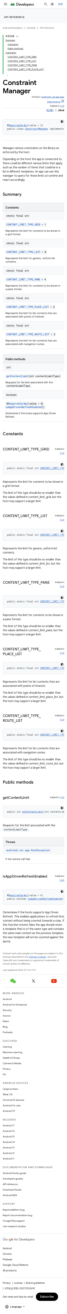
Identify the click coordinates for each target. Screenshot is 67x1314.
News (6, 1021)
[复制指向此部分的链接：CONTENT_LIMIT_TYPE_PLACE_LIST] (25, 654)
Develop (31, 27)
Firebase (7, 1259)
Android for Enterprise (15, 1004)
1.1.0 (62, 105)
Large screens (10, 1088)
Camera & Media (12, 1063)
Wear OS (8, 1094)
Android (7, 999)
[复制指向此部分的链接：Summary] (24, 195)
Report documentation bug (17, 1215)
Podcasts (8, 1032)
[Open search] (46, 4)
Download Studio (12, 1189)
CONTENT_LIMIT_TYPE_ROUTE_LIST (27, 334)
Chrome (7, 1253)
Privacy (6, 1068)
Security (7, 1010)
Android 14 (9, 1142)
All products (9, 1270)
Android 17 (9, 1125)
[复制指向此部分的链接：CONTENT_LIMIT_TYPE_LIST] (6, 521)
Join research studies (14, 1226)
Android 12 (9, 1153)
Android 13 (8, 1147)
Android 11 (8, 1158)
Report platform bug (14, 1209)
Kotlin (49, 110)
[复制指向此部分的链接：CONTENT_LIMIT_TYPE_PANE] (6, 588)
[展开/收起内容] (17, 36)
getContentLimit (17, 376)
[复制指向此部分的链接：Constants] (26, 434)
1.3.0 (61, 880)
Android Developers (13, 27)
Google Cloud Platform (15, 1265)
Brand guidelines (35, 1283)
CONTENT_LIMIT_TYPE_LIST (23, 252)
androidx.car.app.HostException (28, 850)
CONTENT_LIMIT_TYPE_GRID (23, 224)
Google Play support (14, 1220)
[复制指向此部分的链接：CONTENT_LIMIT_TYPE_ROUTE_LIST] (26, 721)
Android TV (9, 1111)
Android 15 (9, 1136)
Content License (37, 956)
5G (4, 1074)
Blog (5, 1026)
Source (6, 1015)
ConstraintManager (36, 128)
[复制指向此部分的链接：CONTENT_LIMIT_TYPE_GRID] (6, 454)
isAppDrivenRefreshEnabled (23, 407)
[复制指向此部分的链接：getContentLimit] (32, 798)
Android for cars (12, 1105)
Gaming (7, 1046)
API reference (14, 17)
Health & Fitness (11, 1057)
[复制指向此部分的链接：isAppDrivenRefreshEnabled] (6, 881)
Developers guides (13, 1178)
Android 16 (9, 1131)
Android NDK (10, 1195)
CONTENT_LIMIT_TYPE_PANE (23, 279)
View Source (53, 101)
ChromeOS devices (13, 1099)
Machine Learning (12, 1052)
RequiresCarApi (18, 125)
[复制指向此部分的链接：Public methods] (37, 783)
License (18, 1283)
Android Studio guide (14, 1173)
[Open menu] (5, 4)
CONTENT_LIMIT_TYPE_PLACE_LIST (27, 307)
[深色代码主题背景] (62, 121)
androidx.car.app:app (52, 96)
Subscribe (47, 1296)
